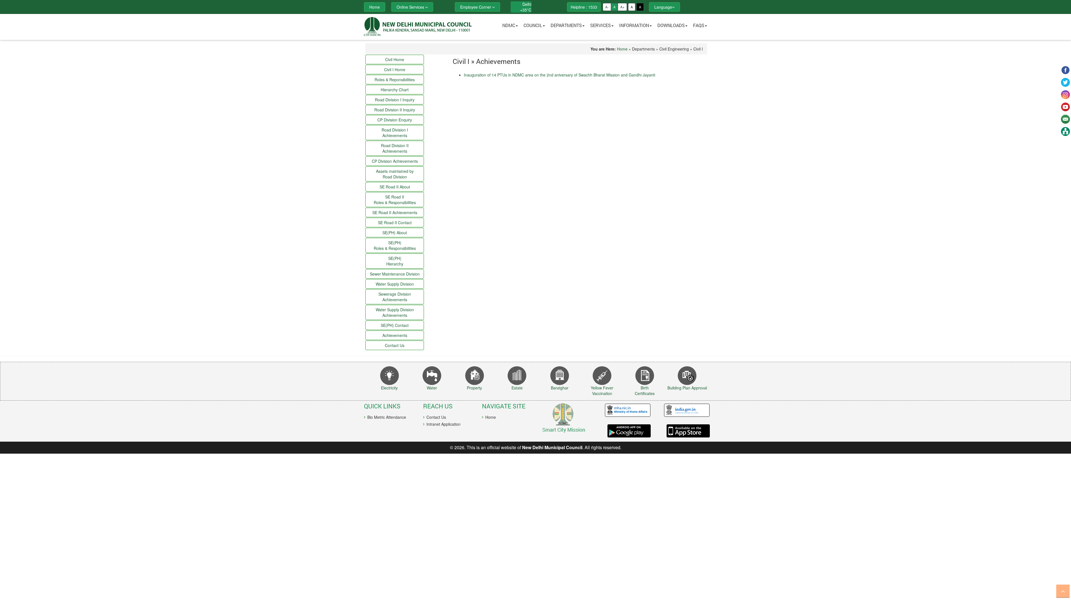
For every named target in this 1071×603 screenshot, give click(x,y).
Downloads (671, 25)
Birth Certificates (645, 390)
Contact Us (436, 417)
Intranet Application (443, 424)
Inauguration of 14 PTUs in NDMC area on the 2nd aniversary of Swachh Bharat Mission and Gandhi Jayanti (559, 75)
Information (634, 25)
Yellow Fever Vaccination (602, 390)
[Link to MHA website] (625, 410)
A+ (622, 6)
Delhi (526, 4)
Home (622, 49)
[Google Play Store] (625, 430)
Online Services (411, 7)
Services (600, 25)
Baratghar (559, 388)
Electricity (389, 388)
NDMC (508, 25)
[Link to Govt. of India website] (684, 410)
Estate (517, 388)
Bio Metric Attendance (386, 417)
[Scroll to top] (1063, 591)
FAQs (698, 25)
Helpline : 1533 (584, 7)
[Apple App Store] (684, 430)
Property (474, 388)
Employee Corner (476, 7)
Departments (566, 25)
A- (607, 6)
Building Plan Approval (687, 388)
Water (432, 388)
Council (533, 25)
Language (663, 7)
